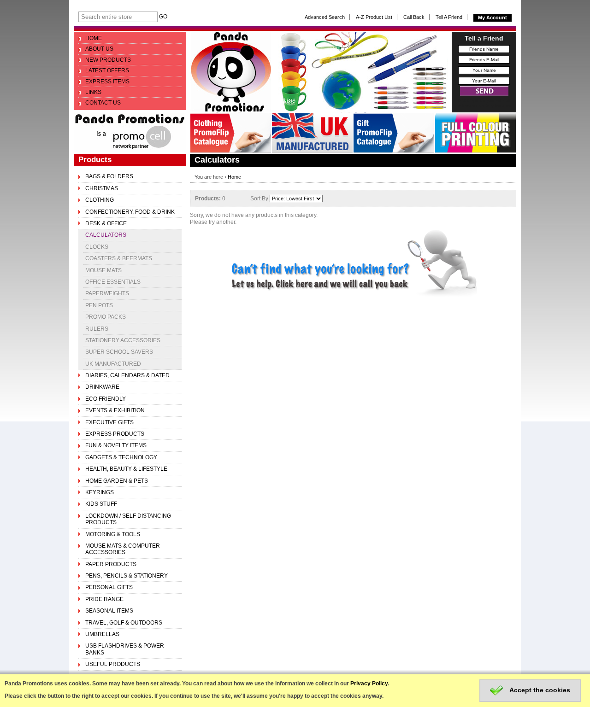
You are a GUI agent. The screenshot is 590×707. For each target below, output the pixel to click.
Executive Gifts (109, 422)
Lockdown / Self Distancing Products (128, 519)
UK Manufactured (113, 364)
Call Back (414, 17)
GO (163, 16)
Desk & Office (106, 223)
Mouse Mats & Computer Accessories (122, 549)
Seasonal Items (109, 611)
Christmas (101, 188)
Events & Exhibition (115, 410)
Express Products (114, 434)
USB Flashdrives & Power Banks (124, 649)
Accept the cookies (539, 690)
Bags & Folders (109, 176)
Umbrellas (102, 634)
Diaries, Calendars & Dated (127, 375)
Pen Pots (99, 305)
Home (234, 177)
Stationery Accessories (122, 340)
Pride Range (104, 599)
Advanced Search (325, 17)
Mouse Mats (103, 270)
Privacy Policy (369, 683)
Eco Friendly (105, 399)
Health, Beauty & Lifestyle (126, 469)
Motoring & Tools (112, 534)
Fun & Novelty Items (116, 445)
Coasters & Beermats (118, 258)
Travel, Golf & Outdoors (123, 622)
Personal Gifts (109, 587)
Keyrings (99, 492)
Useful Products (112, 664)
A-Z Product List (374, 17)
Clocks (96, 247)
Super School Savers (119, 352)
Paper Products (110, 564)
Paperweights (107, 293)
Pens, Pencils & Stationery (126, 576)
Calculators (105, 235)
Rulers (96, 329)
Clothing (99, 200)
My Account (492, 17)
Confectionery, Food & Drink (130, 212)
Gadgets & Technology (121, 457)
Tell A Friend (449, 17)
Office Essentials (113, 282)
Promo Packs (105, 317)
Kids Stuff (101, 504)
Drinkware (102, 387)
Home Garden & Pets (116, 481)
